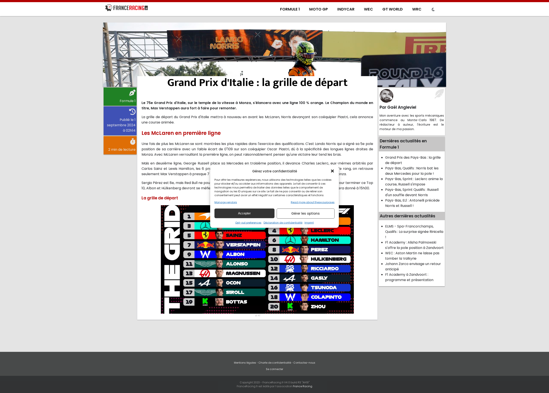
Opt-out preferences (248, 222)
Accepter (244, 213)
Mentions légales (245, 362)
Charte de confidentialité (274, 362)
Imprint (309, 222)
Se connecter (274, 369)
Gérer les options (305, 213)
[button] (332, 171)
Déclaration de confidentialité (283, 222)
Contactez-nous (304, 362)
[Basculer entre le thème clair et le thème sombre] (433, 9)
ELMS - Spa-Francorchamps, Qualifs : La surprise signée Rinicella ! (414, 231)
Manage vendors (225, 202)
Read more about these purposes (313, 202)
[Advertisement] (274, 55)
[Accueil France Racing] (126, 8)
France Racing (302, 386)
